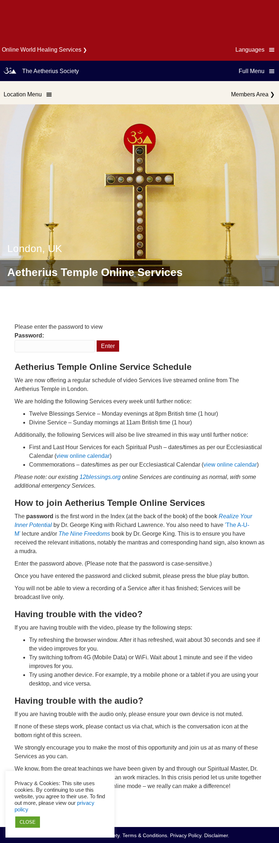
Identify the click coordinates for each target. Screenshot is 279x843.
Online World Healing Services (41, 50)
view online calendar (83, 456)
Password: (29, 335)
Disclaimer (216, 835)
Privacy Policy (185, 835)
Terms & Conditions (144, 835)
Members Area (249, 94)
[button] (255, 50)
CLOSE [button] (28, 822)
